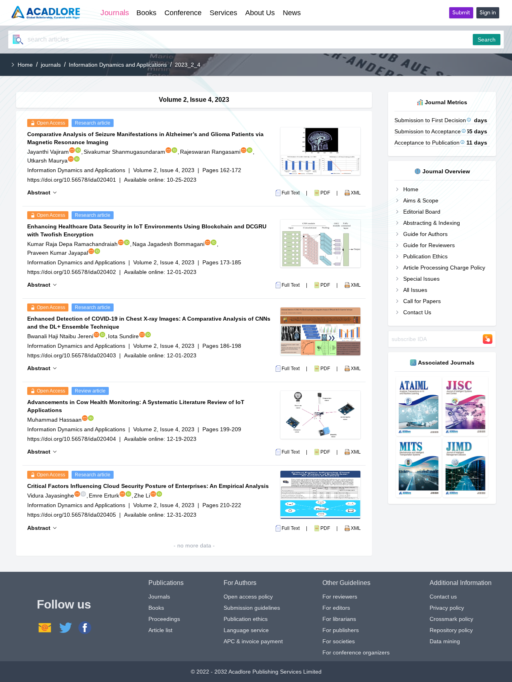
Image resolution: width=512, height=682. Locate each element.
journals (51, 64)
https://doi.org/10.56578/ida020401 (71, 179)
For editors (336, 608)
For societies (338, 641)
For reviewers (339, 596)
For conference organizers (356, 652)
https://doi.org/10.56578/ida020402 (71, 272)
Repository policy (451, 630)
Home (25, 64)
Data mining (445, 641)
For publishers (340, 630)
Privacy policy (447, 608)
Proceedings (164, 619)
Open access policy (248, 596)
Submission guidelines (252, 608)
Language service (246, 630)
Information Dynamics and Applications (118, 64)
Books (156, 608)
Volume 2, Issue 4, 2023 (163, 170)
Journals (159, 596)
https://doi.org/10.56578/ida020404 (71, 439)
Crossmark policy (451, 619)
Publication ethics (246, 619)
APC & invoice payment (253, 641)
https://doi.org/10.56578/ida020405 (71, 515)
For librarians (339, 619)
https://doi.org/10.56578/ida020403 (71, 355)
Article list (160, 630)
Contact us (443, 596)
